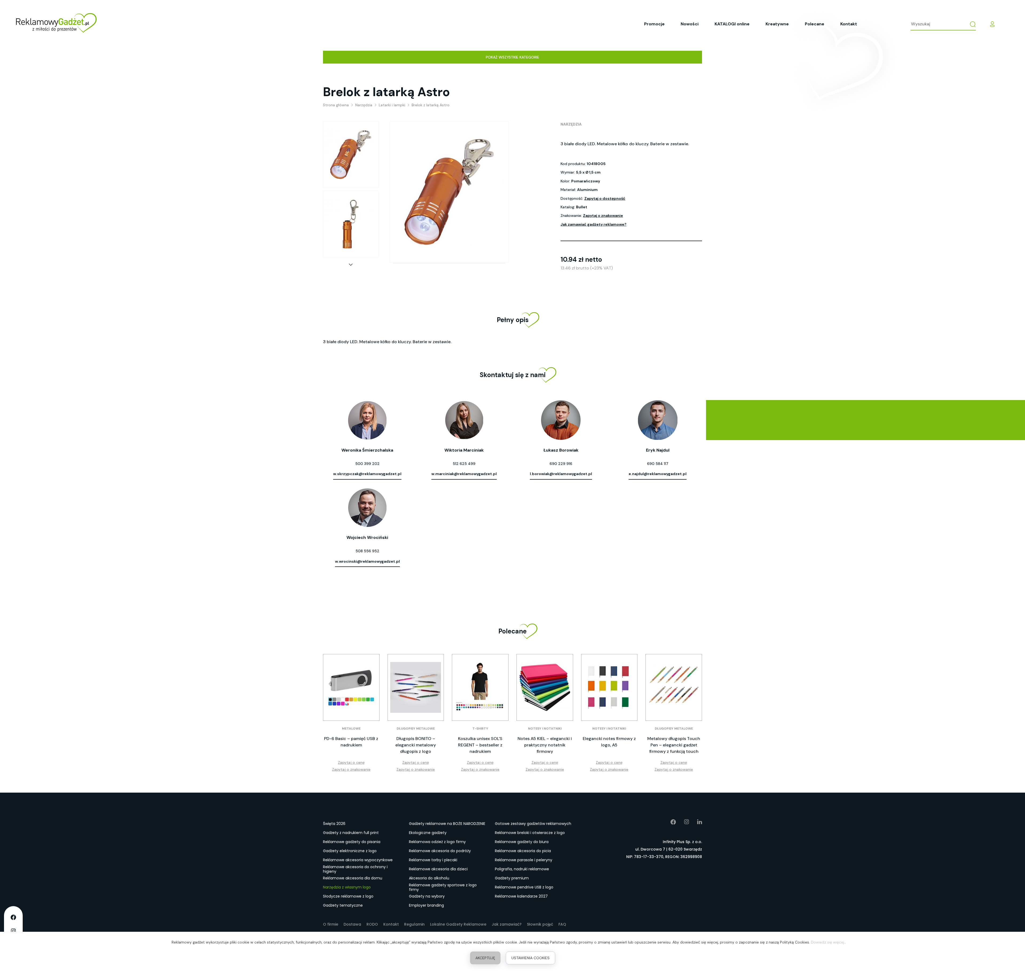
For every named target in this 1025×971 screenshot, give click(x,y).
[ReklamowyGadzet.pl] (56, 24)
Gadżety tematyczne (343, 905)
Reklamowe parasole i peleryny (523, 860)
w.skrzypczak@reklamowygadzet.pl (367, 473)
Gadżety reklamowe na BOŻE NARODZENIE (447, 823)
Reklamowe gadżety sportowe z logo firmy (443, 887)
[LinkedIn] (695, 822)
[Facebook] (669, 822)
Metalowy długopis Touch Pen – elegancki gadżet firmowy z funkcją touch (673, 745)
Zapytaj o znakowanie (603, 215)
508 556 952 (367, 551)
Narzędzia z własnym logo (347, 887)
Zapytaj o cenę (351, 762)
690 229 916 (561, 463)
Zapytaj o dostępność (604, 198)
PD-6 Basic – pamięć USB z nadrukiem (351, 742)
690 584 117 (657, 463)
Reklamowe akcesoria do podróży (440, 850)
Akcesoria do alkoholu (429, 878)
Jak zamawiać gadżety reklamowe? (593, 224)
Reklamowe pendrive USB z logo (524, 887)
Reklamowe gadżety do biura (522, 841)
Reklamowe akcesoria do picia (523, 850)
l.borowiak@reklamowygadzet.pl (561, 473)
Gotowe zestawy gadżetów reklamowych (533, 823)
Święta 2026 (334, 823)
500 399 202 (367, 463)
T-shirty (480, 728)
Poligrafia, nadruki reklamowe (522, 869)
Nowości (690, 24)
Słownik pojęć (540, 924)
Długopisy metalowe (416, 728)
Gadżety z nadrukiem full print (351, 832)
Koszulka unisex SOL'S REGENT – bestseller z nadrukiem (480, 745)
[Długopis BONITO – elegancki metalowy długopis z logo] (416, 687)
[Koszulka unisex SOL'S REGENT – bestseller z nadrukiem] (480, 687)
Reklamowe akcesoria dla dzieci (438, 869)
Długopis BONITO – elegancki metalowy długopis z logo (415, 745)
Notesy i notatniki (545, 728)
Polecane (814, 24)
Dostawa (352, 924)
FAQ (562, 924)
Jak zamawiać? (507, 924)
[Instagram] (682, 822)
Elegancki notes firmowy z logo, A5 (609, 742)
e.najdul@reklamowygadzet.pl (658, 473)
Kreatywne (777, 24)
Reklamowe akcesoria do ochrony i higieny (355, 869)
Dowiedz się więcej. (828, 942)
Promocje (654, 24)
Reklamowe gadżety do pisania (351, 841)
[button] (351, 265)
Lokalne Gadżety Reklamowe (458, 924)
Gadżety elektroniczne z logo (350, 850)
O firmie (330, 924)
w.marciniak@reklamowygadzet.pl (464, 473)
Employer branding (426, 905)
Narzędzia (571, 124)
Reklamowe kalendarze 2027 (521, 896)
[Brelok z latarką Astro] (351, 154)
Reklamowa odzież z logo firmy (437, 841)
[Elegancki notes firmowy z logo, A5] (609, 687)
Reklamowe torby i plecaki (433, 860)
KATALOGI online (732, 24)
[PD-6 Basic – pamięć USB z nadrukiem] (351, 687)
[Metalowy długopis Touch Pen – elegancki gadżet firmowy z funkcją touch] (673, 687)
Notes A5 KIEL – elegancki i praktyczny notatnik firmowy (545, 745)
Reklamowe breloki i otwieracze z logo (530, 832)
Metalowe (351, 728)
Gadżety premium (512, 878)
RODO (372, 924)
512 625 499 (464, 463)
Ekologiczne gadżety (428, 832)
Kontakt (848, 24)
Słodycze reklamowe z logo (348, 896)
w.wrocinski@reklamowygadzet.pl (367, 561)
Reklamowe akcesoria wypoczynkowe (358, 860)
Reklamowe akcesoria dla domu (352, 878)
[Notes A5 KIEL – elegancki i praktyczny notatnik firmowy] (545, 687)
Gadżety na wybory (427, 896)
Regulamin (414, 924)
